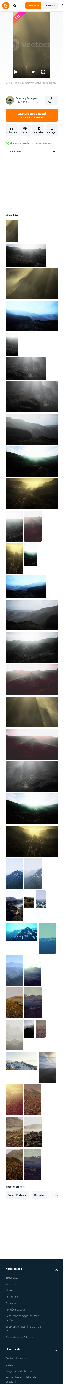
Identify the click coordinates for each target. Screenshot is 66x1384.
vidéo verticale (17, 1195)
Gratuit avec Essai (32, 115)
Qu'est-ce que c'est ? (42, 143)
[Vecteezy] (5, 5)
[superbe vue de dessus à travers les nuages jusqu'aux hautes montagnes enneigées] (14, 873)
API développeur (15, 1309)
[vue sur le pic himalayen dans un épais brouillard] (12, 231)
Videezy (10, 1290)
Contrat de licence (16, 1358)
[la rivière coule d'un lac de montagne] (14, 1002)
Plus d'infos (15, 151)
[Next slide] (52, 1195)
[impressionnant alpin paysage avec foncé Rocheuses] (14, 905)
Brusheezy (12, 1277)
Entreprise (12, 1296)
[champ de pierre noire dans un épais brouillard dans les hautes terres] (32, 970)
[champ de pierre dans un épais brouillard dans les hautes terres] (14, 970)
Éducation (11, 1303)
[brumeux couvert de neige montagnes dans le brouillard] (14, 1035)
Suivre (51, 102)
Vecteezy (11, 1284)
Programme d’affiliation (19, 1371)
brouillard (40, 1195)
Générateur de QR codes (20, 1337)
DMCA (9, 1364)
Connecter (50, 5)
